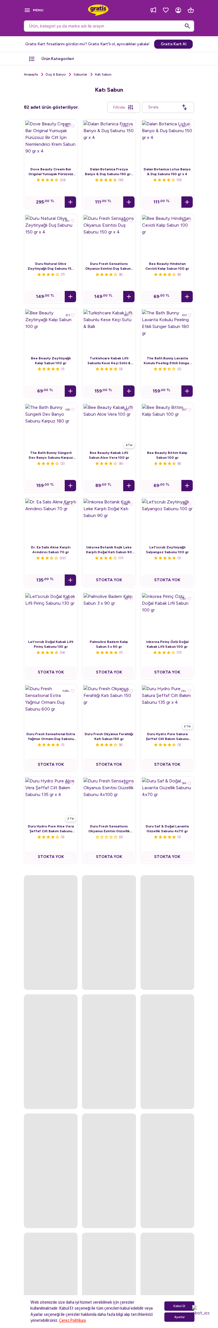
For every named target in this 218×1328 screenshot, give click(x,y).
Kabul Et (179, 1306)
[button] (70, 202)
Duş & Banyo (56, 74)
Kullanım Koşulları (109, 1220)
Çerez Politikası (72, 1320)
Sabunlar (80, 74)
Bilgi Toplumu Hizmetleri (109, 1231)
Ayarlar (179, 1317)
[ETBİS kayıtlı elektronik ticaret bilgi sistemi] (109, 1285)
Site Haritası (109, 1252)
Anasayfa (31, 74)
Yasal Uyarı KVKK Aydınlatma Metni (109, 1242)
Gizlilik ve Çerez (109, 1209)
